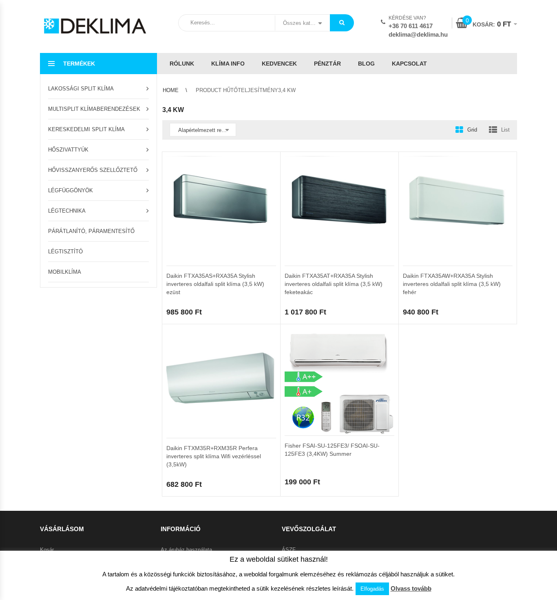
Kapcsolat (409, 63)
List (505, 130)
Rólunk (182, 63)
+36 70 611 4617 (411, 25)
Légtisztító (65, 251)
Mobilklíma (64, 272)
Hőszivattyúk (68, 150)
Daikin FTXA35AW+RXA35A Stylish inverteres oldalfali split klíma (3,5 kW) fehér (452, 284)
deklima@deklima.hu (418, 34)
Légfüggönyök (70, 190)
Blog (366, 63)
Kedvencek (279, 63)
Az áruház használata (186, 550)
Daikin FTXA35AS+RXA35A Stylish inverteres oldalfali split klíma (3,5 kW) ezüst (215, 284)
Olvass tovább (411, 588)
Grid (472, 130)
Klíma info (228, 63)
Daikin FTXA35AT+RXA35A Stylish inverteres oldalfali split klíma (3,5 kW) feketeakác (333, 284)
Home (171, 90)
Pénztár (327, 63)
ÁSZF (289, 550)
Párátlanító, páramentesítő (91, 231)
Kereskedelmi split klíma (86, 129)
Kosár (47, 550)
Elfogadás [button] (372, 589)
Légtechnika (67, 211)
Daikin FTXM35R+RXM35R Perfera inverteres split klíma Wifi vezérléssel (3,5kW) (213, 456)
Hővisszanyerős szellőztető (92, 170)
